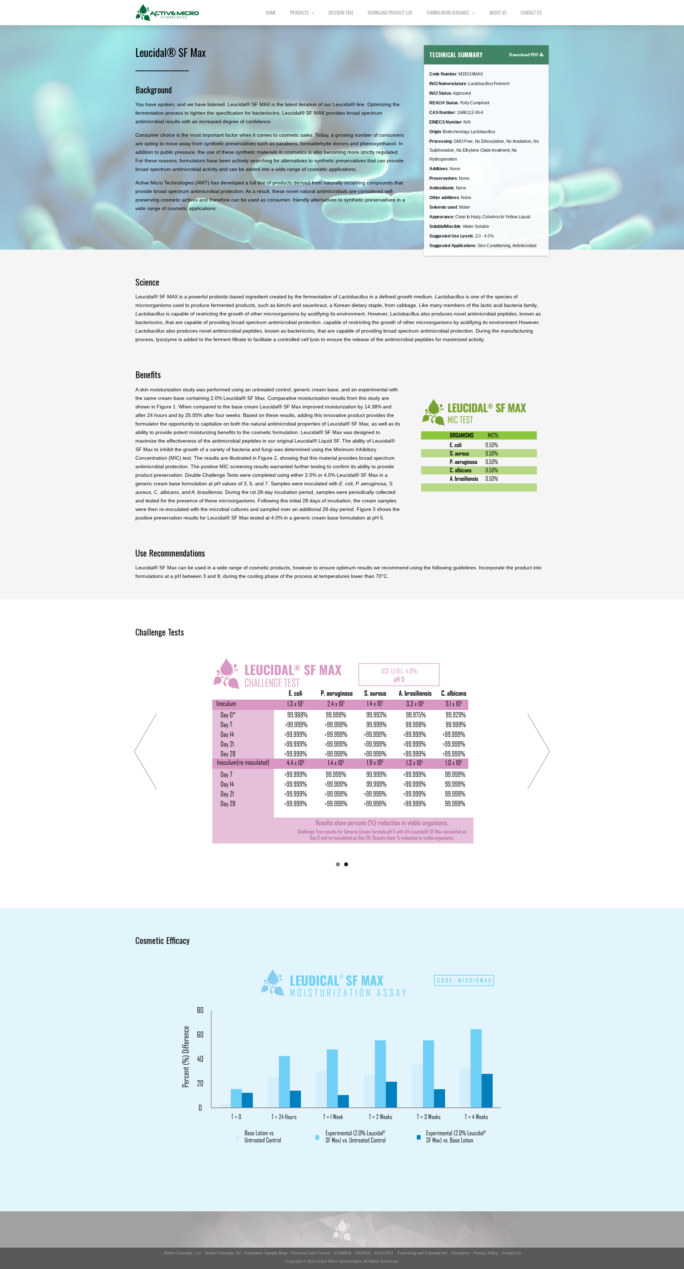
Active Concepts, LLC (183, 1253)
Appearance (441, 216)
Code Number (442, 74)
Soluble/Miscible (445, 226)
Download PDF (524, 55)
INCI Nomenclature (447, 83)
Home (271, 12)
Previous (145, 751)
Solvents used (443, 207)
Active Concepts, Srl (222, 1253)
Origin (435, 131)
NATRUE (363, 1253)
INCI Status (440, 93)
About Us (497, 12)
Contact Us (531, 12)
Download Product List (390, 12)
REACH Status (443, 102)
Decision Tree (340, 12)
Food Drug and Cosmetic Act (422, 1253)
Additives (438, 168)
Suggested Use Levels (451, 236)
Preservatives (443, 178)
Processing (440, 141)
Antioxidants (441, 188)
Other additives (444, 197)
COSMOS (342, 1253)
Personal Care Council (310, 1253)
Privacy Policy (485, 1253)
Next (538, 751)
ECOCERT (384, 1253)
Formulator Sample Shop (265, 1253)
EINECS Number (445, 122)
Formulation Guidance (448, 12)
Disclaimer (460, 1253)
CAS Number (442, 112)
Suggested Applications (452, 245)
